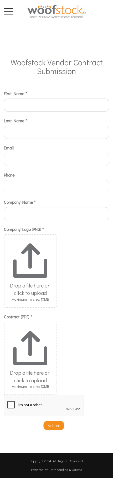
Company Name (20, 202)
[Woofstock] (56, 10)
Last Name (15, 120)
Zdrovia (77, 469)
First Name (15, 93)
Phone (9, 175)
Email (9, 147)
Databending (58, 469)
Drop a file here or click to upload (30, 289)
